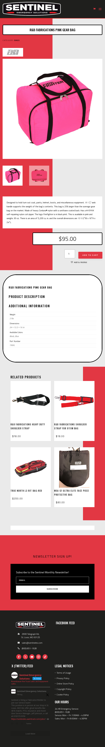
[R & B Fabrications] (13, 53)
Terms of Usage (63, 672)
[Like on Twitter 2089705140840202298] (22, 724)
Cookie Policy (63, 694)
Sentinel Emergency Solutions (31, 691)
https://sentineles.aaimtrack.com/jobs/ (28, 719)
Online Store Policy (65, 683)
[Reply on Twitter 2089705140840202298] (13, 724)
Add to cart (90, 255)
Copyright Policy (64, 689)
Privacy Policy (63, 678)
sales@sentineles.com (32, 642)
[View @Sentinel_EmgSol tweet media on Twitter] (47, 719)
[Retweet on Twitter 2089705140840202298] (17, 724)
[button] (78, 262)
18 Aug (19, 694)
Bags (17, 40)
